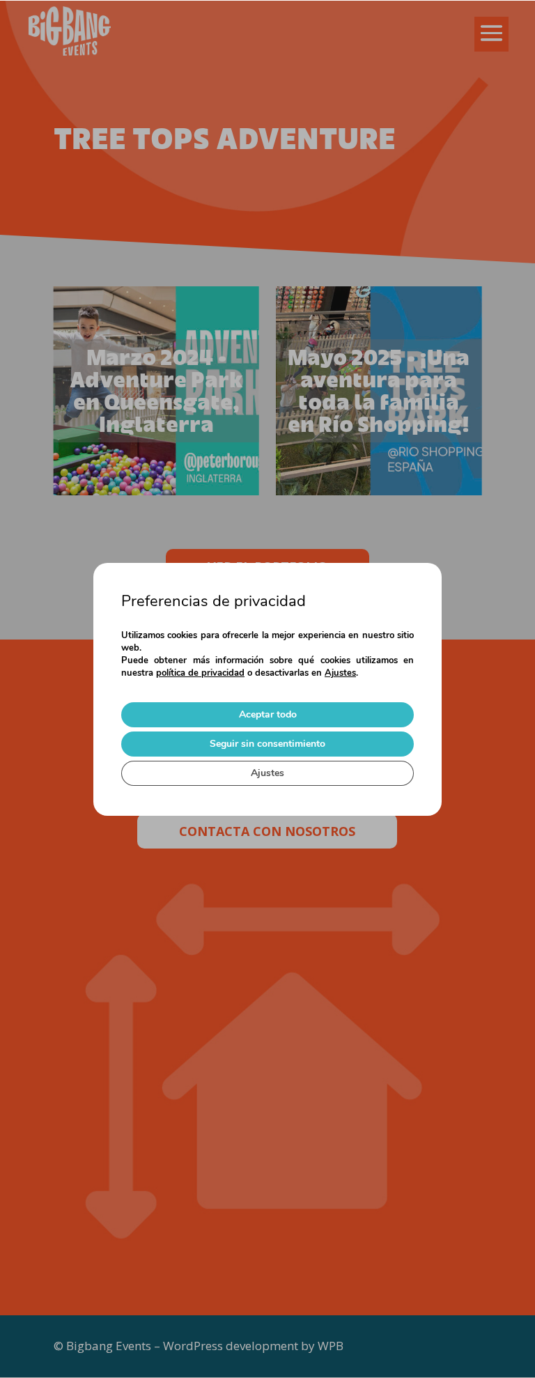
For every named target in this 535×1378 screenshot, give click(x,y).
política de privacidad (200, 673)
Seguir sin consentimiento (267, 743)
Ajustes (340, 673)
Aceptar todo (268, 714)
